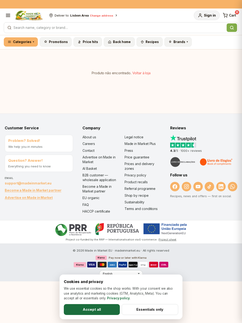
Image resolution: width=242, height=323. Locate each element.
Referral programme (140, 189)
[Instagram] (186, 186)
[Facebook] (175, 186)
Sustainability (134, 202)
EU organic (90, 198)
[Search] (232, 27)
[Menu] (8, 15)
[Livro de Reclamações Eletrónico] (182, 162)
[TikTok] (209, 186)
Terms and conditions (141, 209)
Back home (122, 42)
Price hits (90, 42)
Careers (88, 144)
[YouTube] (198, 186)
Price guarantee (137, 157)
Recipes (152, 42)
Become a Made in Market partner (33, 190)
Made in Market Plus (140, 144)
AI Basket (89, 168)
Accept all (92, 309)
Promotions (58, 42)
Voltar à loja (141, 73)
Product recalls (136, 182)
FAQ (85, 205)
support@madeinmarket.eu (28, 183)
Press (129, 150)
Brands (180, 42)
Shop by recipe (137, 195)
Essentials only (149, 309)
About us (89, 137)
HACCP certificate (96, 211)
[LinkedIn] (221, 186)
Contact (88, 150)
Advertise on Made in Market (29, 198)
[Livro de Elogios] (216, 162)
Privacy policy (135, 175)
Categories (23, 42)
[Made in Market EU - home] (29, 15)
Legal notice (134, 137)
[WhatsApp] (232, 186)
